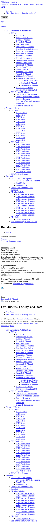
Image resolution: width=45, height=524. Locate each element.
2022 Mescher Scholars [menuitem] (25, 210)
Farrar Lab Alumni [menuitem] (23, 42)
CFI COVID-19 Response (21, 478)
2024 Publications (23, 464)
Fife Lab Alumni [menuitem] (22, 44)
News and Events (13, 407)
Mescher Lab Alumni (29, 384)
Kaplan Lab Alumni (29, 382)
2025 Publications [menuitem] (23, 167)
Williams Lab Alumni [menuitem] (24, 76)
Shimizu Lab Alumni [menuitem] (24, 69)
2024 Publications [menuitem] (23, 165)
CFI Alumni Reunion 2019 (26, 389)
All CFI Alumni (22, 334)
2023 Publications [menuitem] (23, 162)
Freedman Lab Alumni (25, 346)
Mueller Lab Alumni (24, 362)
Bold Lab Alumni (23, 339)
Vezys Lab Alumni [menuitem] (23, 74)
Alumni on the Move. (24, 387)
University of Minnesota (25, 319)
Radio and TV (21, 484)
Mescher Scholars (18, 491)
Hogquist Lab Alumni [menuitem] (24, 51)
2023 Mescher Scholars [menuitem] (25, 212)
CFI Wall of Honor (23, 471)
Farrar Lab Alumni (23, 341)
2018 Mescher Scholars (25, 503)
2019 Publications (23, 453)
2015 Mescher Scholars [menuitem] (25, 197)
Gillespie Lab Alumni (29, 380)
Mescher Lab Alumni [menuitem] (29, 85)
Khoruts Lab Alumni (24, 357)
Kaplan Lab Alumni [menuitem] (29, 83)
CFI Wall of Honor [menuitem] (23, 172)
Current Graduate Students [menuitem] (26, 94)
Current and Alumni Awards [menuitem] (22, 187)
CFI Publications (17, 441)
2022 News (20, 430)
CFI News (15, 409)
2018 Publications (23, 450)
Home (8, 232)
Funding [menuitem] (14, 190)
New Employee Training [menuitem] (26, 219)
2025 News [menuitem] (20, 137)
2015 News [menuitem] (20, 115)
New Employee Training (26, 518)
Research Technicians (24, 405)
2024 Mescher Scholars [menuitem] (25, 215)
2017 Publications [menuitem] (23, 149)
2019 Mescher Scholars (25, 505)
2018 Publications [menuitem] (23, 151)
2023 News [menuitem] (20, 133)
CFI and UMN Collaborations (28, 480)
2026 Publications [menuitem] (23, 169)
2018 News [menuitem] (20, 122)
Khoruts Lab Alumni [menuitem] (24, 58)
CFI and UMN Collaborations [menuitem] (28, 181)
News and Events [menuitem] (13, 108)
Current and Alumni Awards (22, 487)
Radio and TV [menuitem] (21, 185)
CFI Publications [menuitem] (17, 142)
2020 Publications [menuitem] (23, 156)
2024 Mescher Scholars (25, 514)
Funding (14, 489)
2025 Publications (23, 466)
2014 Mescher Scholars (25, 493)
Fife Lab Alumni (22, 343)
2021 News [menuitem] (20, 128)
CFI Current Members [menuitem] (19, 92)
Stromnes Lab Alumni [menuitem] (24, 72)
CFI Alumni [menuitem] (15, 33)
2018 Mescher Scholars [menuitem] (25, 203)
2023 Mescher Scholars (25, 512)
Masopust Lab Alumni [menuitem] (25, 60)
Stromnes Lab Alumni (24, 371)
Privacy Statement (23, 323)
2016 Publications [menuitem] (23, 147)
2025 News (20, 437)
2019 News (20, 423)
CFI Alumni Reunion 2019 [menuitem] (26, 90)
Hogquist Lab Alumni (24, 350)
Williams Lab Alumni (24, 375)
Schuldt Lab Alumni (24, 366)
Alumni (4, 239)
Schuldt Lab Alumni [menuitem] (24, 67)
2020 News (20, 425)
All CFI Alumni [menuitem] (22, 35)
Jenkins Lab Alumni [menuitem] (24, 56)
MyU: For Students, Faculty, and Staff (21, 13)
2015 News (20, 414)
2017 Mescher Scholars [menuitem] (25, 201)
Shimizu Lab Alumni (24, 368)
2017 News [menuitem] (20, 119)
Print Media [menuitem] (20, 183)
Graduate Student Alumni (11, 241)
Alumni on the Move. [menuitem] (24, 87)
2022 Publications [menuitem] (23, 160)
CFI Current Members (19, 391)
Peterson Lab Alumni (24, 364)
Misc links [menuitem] (15, 217)
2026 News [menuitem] (20, 140)
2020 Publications (23, 455)
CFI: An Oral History (19, 473)
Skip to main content (9, 2)
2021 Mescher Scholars (25, 507)
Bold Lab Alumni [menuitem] (23, 40)
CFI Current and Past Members (18, 330)
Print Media (20, 482)
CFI (2, 22)
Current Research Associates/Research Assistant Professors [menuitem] (28, 101)
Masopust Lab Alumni (25, 359)
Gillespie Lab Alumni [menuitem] (29, 81)
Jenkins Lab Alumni (24, 355)
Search (4, 18)
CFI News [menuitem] (15, 110)
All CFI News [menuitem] (21, 112)
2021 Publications (23, 457)
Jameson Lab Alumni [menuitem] (24, 53)
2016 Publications (23, 446)
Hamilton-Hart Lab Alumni (27, 348)
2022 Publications (23, 459)
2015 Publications (23, 443)
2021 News (20, 428)
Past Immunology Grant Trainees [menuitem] (24, 222)
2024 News (20, 434)
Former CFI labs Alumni (25, 378)
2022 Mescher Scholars (25, 509)
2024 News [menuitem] (20, 135)
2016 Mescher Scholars (25, 498)
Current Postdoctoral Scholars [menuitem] (28, 97)
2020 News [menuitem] (20, 126)
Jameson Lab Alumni (9, 299)
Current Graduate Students (26, 393)
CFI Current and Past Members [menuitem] (18, 31)
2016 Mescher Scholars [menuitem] (25, 199)
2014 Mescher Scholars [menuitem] (25, 194)
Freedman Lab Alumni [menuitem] (25, 47)
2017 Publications (23, 448)
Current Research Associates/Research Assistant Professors (28, 400)
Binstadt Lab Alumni (24, 337)
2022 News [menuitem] (20, 131)
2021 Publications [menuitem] (23, 158)
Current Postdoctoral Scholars (28, 396)
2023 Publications (23, 462)
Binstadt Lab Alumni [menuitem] (24, 37)
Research (9, 475)
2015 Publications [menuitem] (23, 144)
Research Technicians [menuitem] (24, 106)
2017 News (20, 418)
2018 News (20, 421)
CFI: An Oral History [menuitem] (19, 174)
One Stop (10, 11)
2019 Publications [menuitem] (23, 153)
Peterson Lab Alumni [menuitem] (24, 65)
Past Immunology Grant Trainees (24, 521)
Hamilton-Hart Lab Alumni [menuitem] (27, 49)
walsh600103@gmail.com (23, 284)
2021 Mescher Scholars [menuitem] (25, 208)
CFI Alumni (15, 332)
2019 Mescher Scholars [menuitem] (25, 206)
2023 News (20, 432)
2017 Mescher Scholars (25, 500)
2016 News (20, 416)
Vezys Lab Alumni (23, 373)
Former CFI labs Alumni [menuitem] (25, 78)
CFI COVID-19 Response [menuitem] (21, 178)
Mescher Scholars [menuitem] (18, 192)
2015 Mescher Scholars (25, 496)
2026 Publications (23, 468)
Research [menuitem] (9, 176)
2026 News (20, 439)
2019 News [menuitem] (20, 124)
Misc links (15, 516)
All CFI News (21, 412)
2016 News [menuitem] (20, 117)
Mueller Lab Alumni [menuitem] (24, 62)
